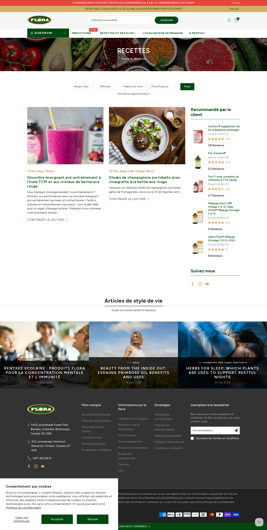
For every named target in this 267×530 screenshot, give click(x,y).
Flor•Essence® (217, 153)
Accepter (57, 519)
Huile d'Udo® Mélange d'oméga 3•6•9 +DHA (221, 238)
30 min (113, 171)
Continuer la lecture (46, 219)
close (32, 3)
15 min (31, 171)
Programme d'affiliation (96, 450)
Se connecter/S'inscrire (96, 414)
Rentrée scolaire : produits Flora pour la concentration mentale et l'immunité (44, 372)
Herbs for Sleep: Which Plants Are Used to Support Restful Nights (222, 372)
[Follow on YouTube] (207, 284)
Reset (187, 86)
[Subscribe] (236, 430)
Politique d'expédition (168, 435)
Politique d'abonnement (169, 442)
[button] (133, 526)
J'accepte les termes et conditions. (217, 438)
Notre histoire (127, 435)
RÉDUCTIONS (84, 33)
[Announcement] (133, 3)
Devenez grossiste (93, 443)
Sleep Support (225, 362)
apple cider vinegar (132, 171)
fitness (49, 171)
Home (125, 58)
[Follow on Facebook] (192, 284)
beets (150, 171)
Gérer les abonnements (96, 420)
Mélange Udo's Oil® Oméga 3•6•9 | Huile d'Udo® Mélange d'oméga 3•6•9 (224, 208)
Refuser (93, 519)
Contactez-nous (92, 437)
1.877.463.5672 (42, 458)
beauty (136, 362)
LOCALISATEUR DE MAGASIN (163, 33)
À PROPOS (196, 33)
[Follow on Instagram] (200, 284)
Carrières (123, 464)
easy (40, 171)
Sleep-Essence (240, 362)
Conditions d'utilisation (168, 448)
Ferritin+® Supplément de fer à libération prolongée (224, 128)
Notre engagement (130, 441)
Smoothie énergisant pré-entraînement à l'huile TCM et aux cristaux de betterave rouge (64, 181)
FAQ (121, 470)
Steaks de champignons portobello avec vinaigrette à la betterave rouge (144, 179)
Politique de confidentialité (23, 507)
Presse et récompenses (133, 447)
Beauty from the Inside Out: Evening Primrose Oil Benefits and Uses (133, 372)
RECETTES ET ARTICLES (117, 33)
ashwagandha (210, 362)
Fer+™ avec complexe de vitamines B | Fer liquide (223, 178)
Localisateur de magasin (133, 418)
